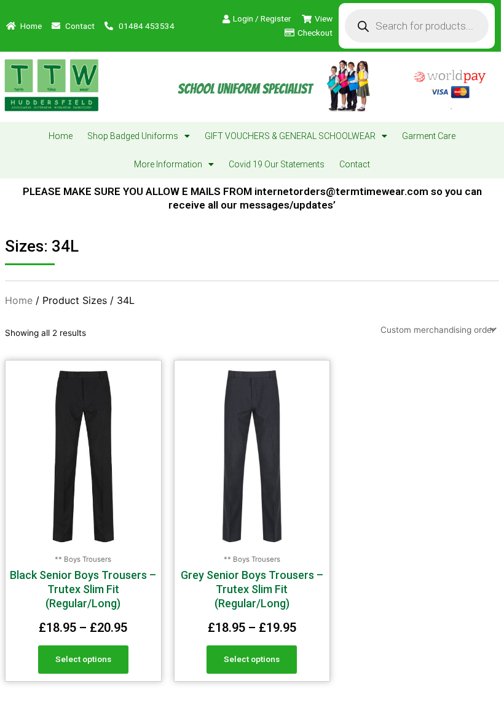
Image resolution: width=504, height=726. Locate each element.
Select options (83, 659)
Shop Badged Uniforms (132, 136)
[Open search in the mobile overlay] (416, 26)
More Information (168, 164)
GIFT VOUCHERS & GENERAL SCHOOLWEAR (290, 136)
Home (61, 136)
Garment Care (428, 136)
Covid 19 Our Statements (277, 164)
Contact (354, 164)
